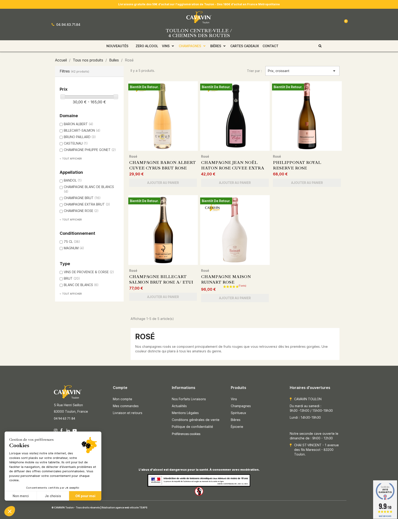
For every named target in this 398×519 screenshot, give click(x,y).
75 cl (72, 242)
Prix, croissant (302, 71)
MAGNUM (74, 248)
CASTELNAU (76, 143)
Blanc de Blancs (81, 285)
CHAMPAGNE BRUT (82, 198)
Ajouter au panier (163, 183)
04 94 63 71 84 (65, 418)
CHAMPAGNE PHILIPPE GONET (90, 150)
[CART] (342, 24)
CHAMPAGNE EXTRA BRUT (87, 204)
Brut (72, 278)
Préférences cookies (186, 434)
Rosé (133, 156)
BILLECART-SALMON (82, 130)
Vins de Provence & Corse (89, 272)
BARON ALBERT (78, 124)
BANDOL (73, 180)
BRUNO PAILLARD (80, 137)
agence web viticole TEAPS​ (131, 507)
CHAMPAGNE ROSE (81, 211)
